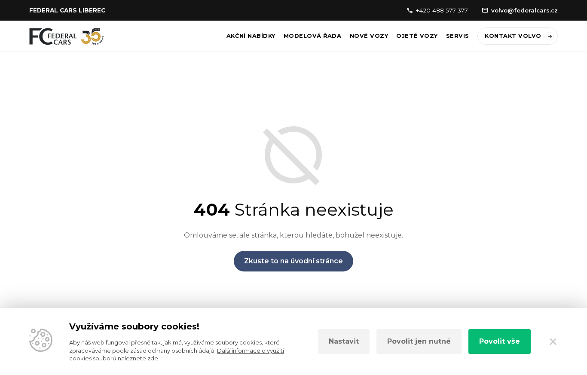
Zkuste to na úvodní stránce (293, 261)
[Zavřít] (552, 341)
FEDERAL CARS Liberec (67, 10)
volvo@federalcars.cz (524, 10)
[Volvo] (66, 36)
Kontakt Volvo (513, 36)
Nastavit (344, 341)
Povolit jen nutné (419, 341)
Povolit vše (499, 341)
